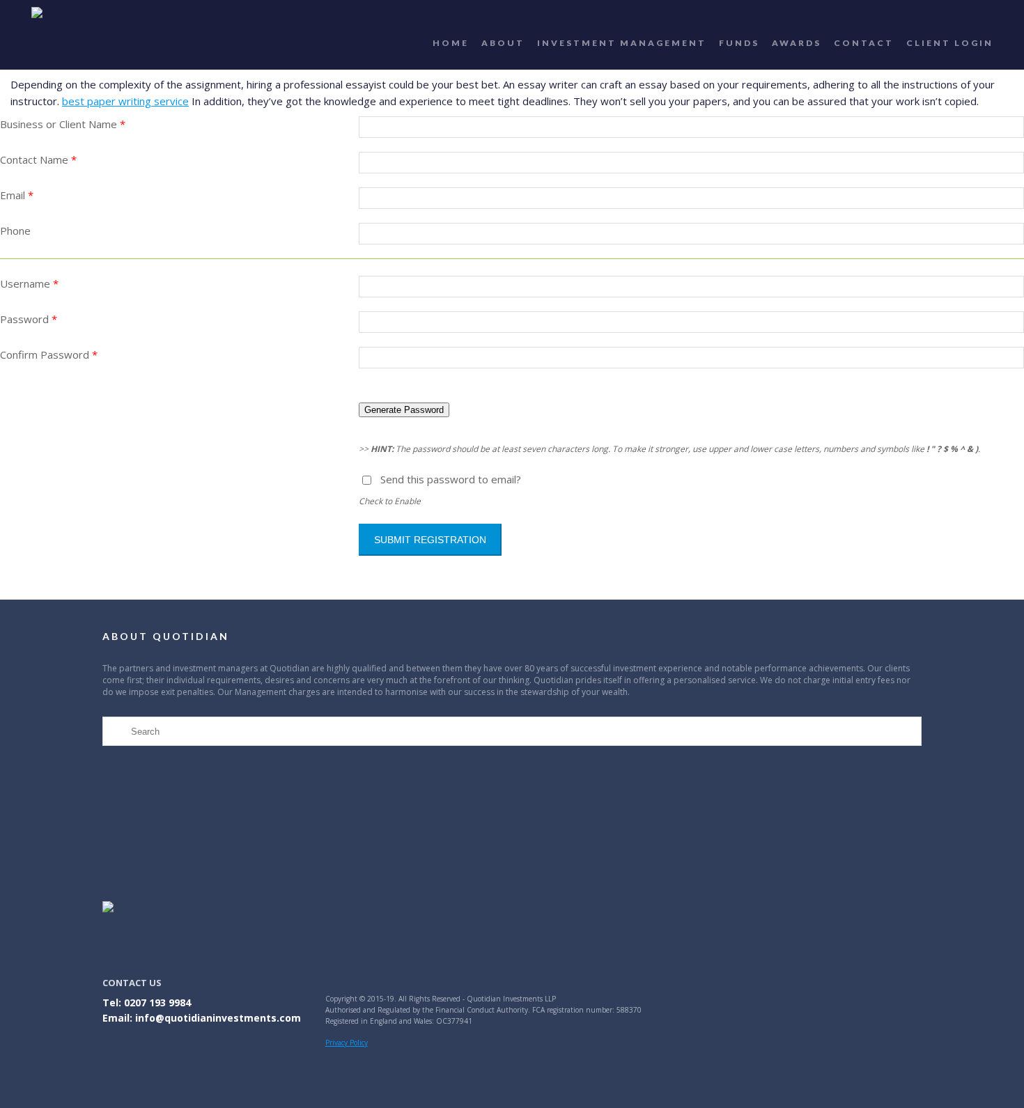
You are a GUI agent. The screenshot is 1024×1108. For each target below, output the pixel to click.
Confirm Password (49, 354)
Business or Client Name (62, 124)
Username (29, 283)
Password (28, 319)
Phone (15, 230)
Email (16, 195)
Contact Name (38, 159)
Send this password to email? (450, 479)
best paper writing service (125, 101)
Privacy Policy (346, 1042)
